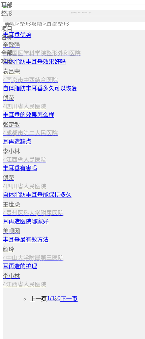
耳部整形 (57, 24)
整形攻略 (31, 24)
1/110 (53, 298)
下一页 (69, 299)
